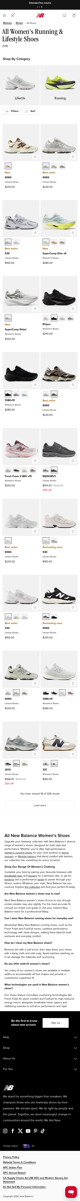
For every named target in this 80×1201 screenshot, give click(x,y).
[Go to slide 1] (38, 7)
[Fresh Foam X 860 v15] (35, 461)
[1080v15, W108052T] (8, 394)
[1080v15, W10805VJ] (24, 394)
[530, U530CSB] (16, 617)
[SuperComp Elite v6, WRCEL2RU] (54, 242)
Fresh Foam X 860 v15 (18, 476)
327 (45, 769)
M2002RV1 (49, 476)
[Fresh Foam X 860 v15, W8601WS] (32, 470)
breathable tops (13, 875)
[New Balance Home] (40, 15)
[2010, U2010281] (24, 763)
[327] (73, 754)
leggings (9, 879)
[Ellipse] (73, 309)
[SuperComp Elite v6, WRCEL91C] (46, 242)
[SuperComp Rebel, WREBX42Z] (8, 318)
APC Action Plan (12, 1167)
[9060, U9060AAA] (46, 617)
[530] (35, 233)
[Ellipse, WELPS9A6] (46, 318)
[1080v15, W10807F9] (70, 693)
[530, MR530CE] (46, 541)
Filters (14, 111)
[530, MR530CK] (54, 541)
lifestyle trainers (27, 856)
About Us (9, 1058)
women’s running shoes (18, 852)
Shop (6, 1048)
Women (7, 23)
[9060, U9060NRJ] (8, 541)
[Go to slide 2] (40, 7)
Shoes (19, 23)
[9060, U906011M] (46, 166)
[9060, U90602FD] (54, 166)
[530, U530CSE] (24, 617)
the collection (32, 887)
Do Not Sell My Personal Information (24, 1187)
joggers (32, 875)
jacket (41, 879)
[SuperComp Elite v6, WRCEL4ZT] (62, 242)
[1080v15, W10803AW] (46, 693)
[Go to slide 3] (42, 7)
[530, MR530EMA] (16, 242)
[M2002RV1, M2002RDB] (54, 470)
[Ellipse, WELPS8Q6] (54, 318)
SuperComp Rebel (15, 329)
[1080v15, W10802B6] (16, 394)
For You (8, 1069)
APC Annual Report (14, 1172)
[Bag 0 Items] (74, 15)
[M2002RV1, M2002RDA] (46, 470)
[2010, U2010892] (8, 763)
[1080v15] (35, 385)
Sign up (55, 1022)
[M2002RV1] (73, 461)
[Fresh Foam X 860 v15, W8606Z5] (8, 470)
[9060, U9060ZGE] (54, 617)
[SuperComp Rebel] (35, 309)
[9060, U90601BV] (54, 394)
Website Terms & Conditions (19, 1162)
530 (7, 253)
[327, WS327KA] (46, 763)
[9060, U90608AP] (62, 166)
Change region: (10, 1146)
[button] (13, 15)
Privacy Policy (11, 1157)
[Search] (64, 15)
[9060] (35, 157)
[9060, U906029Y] (46, 394)
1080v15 (10, 400)
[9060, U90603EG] (8, 166)
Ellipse (47, 324)
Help (6, 1037)
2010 (8, 769)
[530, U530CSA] (8, 617)
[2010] (35, 754)
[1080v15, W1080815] (54, 693)
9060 (8, 177)
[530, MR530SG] (8, 242)
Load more (40, 805)
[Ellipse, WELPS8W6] (62, 318)
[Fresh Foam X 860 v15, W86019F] (24, 470)
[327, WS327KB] (54, 763)
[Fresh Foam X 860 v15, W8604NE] (16, 470)
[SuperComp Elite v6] (73, 233)
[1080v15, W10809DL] (62, 693)
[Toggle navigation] (4, 15)
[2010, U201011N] (16, 763)
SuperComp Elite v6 (54, 253)
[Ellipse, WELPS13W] (70, 318)
